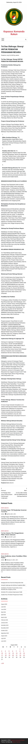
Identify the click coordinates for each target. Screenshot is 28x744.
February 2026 (4, 620)
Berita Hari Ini (10, 483)
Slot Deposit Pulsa (6, 670)
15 (20, 653)
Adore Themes (16, 742)
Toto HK (3, 731)
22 (20, 655)
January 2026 (4, 622)
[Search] (26, 39)
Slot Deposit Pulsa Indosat (8, 695)
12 (9, 653)
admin (17, 55)
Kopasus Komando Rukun (14, 33)
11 (5, 653)
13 (13, 653)
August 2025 (4, 635)
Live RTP (3, 692)
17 (2, 655)
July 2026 (3, 606)
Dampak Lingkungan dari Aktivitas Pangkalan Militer (13, 585)
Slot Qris (3, 710)
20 (13, 655)
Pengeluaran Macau (6, 681)
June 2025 (3, 641)
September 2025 (5, 633)
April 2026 (3, 614)
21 (16, 655)
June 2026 (3, 609)
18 (5, 655)
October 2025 (4, 630)
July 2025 (3, 638)
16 (24, 653)
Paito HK (3, 685)
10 (2, 653)
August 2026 (4, 604)
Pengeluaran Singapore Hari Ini (9, 678)
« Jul (2, 663)
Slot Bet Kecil (4, 727)
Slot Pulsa (3, 724)
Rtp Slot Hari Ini (5, 713)
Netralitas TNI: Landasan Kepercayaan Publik (11, 592)
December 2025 (4, 625)
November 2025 (5, 628)
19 (9, 655)
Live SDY (3, 674)
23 (24, 655)
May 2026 (3, 612)
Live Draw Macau (5, 720)
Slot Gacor (4, 703)
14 (16, 653)
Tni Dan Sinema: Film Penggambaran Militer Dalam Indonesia (12, 533)
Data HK (3, 667)
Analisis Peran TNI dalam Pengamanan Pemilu (12, 594)
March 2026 (4, 617)
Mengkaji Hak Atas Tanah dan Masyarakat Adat (12, 582)
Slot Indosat (4, 699)
